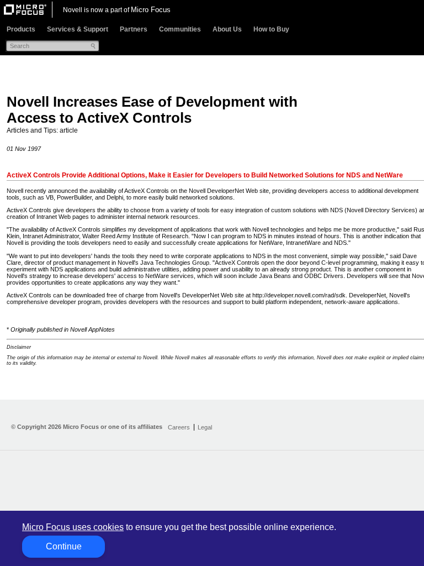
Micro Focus (151, 10)
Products (21, 29)
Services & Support (77, 29)
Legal (205, 427)
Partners (133, 29)
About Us (227, 29)
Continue (64, 546)
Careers (179, 427)
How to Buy (271, 29)
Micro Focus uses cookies (73, 527)
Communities (180, 29)
